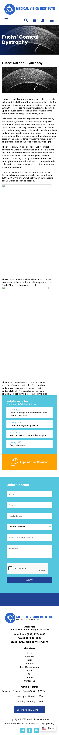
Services (29, 670)
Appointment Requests (34, 20)
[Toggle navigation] (6, 20)
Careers (29, 677)
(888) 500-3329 (32, 638)
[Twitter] (22, 730)
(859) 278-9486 (36, 634)
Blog (30, 674)
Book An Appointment (27, 710)
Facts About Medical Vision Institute (22, 723)
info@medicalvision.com (33, 641)
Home (29, 653)
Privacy (50, 723)
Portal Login (43, 20)
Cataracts (29, 663)
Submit (29, 580)
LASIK (29, 660)
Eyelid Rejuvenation (29, 667)
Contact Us (29, 681)
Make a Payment (51, 20)
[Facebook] (29, 730)
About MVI (29, 656)
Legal (43, 723)
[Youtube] (36, 730)
